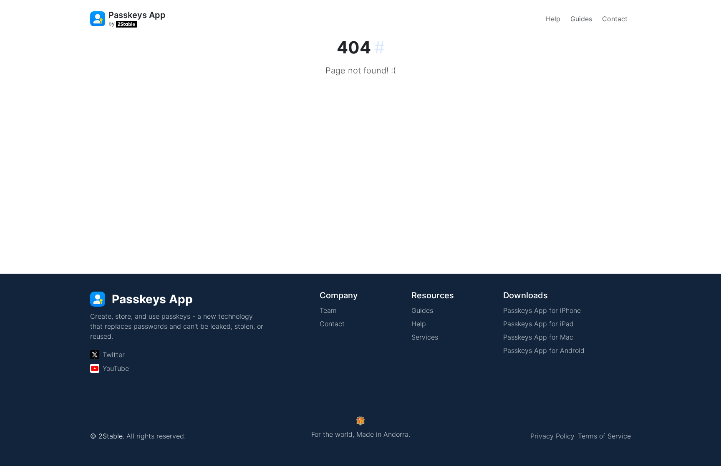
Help (553, 19)
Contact (615, 19)
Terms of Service (604, 436)
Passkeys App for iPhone (542, 310)
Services (424, 337)
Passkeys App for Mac (538, 337)
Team (328, 310)
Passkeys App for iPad (538, 324)
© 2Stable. (107, 436)
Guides (581, 19)
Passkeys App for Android (544, 350)
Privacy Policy (552, 436)
